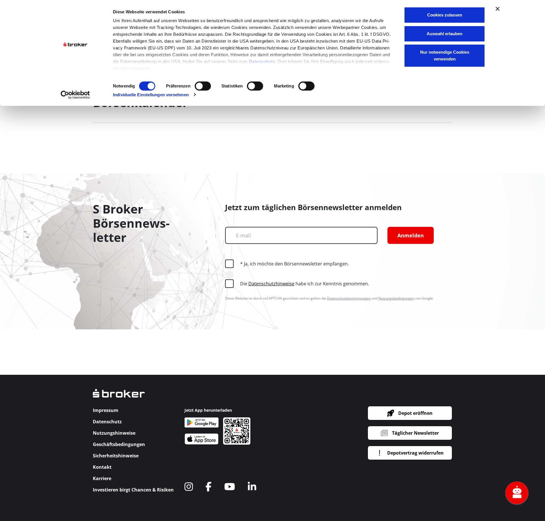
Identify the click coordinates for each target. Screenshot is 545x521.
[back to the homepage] (119, 397)
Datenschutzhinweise (271, 284)
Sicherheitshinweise (116, 456)
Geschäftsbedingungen (119, 444)
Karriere (102, 478)
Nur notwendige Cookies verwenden (444, 55)
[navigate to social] (189, 486)
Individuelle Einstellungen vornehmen (151, 94)
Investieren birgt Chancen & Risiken (133, 490)
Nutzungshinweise (114, 433)
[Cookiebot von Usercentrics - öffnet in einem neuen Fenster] (75, 95)
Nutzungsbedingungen (396, 298)
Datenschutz (262, 61)
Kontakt (102, 467)
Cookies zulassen (444, 14)
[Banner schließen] (498, 9)
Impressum (105, 410)
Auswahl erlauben (444, 33)
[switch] (203, 86)
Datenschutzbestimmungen (349, 298)
